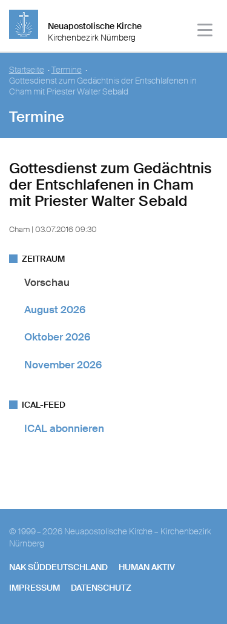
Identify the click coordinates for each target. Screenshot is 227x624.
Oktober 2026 (57, 337)
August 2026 (54, 309)
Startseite (26, 70)
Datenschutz (101, 587)
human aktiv (147, 567)
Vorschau (47, 282)
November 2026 (63, 364)
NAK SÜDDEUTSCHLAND (58, 567)
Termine (66, 70)
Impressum (34, 587)
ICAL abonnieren (64, 428)
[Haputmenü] (205, 32)
